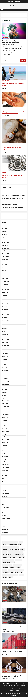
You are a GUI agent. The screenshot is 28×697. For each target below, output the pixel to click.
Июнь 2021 (4, 392)
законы (5, 554)
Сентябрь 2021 (5, 384)
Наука (3, 504)
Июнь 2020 (4, 423)
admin (4, 44)
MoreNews (22, 693)
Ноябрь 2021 (5, 378)
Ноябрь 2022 (5, 348)
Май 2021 (4, 395)
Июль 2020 (4, 420)
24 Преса (14, 6)
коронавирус (10, 559)
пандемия (5, 567)
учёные (5, 577)
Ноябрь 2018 (5, 461)
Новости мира (5, 507)
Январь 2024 (5, 312)
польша (5, 569)
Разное (4, 108)
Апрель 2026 (5, 237)
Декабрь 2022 (5, 345)
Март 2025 (4, 273)
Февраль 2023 (5, 339)
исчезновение (13, 557)
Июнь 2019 (4, 445)
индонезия (5, 557)
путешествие (11, 569)
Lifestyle (4, 490)
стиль (16, 572)
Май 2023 (4, 331)
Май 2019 (4, 448)
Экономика (5, 532)
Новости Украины (6, 510)
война (16, 547)
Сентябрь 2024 (5, 289)
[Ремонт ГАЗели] (14, 594)
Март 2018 (4, 481)
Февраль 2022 (5, 370)
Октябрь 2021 (5, 381)
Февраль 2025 (5, 276)
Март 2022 (4, 367)
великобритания (12, 544)
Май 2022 (4, 364)
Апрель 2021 (5, 398)
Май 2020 (4, 425)
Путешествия (5, 80)
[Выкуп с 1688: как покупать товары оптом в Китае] (14, 641)
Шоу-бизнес (6, 37)
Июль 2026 (4, 228)
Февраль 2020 (5, 431)
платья (18, 567)
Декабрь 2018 (5, 459)
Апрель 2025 (5, 270)
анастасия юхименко (12, 542)
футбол (10, 577)
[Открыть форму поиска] (25, 10)
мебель (15, 564)
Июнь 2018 (4, 475)
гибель (11, 549)
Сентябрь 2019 (5, 439)
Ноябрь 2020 (5, 409)
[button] (2, 10)
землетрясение (19, 554)
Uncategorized (5, 493)
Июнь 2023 (4, 328)
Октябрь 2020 (5, 412)
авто (4, 542)
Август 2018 (5, 470)
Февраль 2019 (5, 456)
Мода (3, 501)
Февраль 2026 (5, 242)
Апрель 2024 (5, 303)
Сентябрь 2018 (5, 467)
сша (21, 572)
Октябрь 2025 (5, 253)
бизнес (4, 544)
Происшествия (6, 518)
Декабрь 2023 (5, 314)
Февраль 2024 (5, 309)
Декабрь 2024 (5, 281)
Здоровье (4, 496)
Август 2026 (5, 226)
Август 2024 (5, 292)
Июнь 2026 (4, 231)
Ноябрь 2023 (5, 317)
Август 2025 (5, 259)
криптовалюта (6, 562)
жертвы (5, 552)
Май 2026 (4, 234)
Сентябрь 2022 (5, 353)
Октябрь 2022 (5, 351)
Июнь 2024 (4, 298)
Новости (4, 685)
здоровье (10, 554)
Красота (4, 499)
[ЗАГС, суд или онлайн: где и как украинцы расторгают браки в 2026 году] (14, 665)
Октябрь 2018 (5, 464)
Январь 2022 (5, 373)
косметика (18, 559)
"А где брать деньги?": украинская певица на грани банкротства (14, 31)
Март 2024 (4, 306)
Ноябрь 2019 (5, 437)
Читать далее (7, 55)
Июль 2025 (4, 262)
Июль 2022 (4, 359)
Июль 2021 (4, 389)
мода (20, 564)
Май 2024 (4, 301)
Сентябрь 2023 (5, 323)
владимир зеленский (8, 547)
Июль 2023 (4, 325)
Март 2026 (4, 239)
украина (21, 575)
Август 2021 (5, 387)
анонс (20, 542)
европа (22, 549)
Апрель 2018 (5, 478)
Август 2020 (5, 417)
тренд (4, 575)
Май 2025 (4, 267)
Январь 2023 (5, 342)
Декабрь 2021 (5, 375)
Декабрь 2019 (5, 434)
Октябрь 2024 (5, 287)
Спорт (3, 526)
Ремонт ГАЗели (6, 191)
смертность (6, 572)
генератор (5, 549)
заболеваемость (12, 552)
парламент (12, 567)
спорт (12, 572)
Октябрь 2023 (5, 320)
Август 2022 (5, 356)
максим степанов (7, 564)
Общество (4, 512)
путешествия (20, 569)
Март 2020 (4, 428)
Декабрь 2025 (5, 248)
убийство (15, 575)
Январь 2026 (5, 245)
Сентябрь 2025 (5, 256)
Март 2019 (4, 453)
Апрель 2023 (5, 334)
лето (13, 562)
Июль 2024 (4, 295)
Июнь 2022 (4, 362)
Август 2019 (5, 442)
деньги (17, 549)
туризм (9, 575)
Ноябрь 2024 (5, 284)
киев (4, 559)
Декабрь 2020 (5, 406)
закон (20, 552)
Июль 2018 (4, 473)
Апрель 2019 (5, 450)
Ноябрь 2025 (5, 251)
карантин (21, 557)
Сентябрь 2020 (5, 414)
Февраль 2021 (5, 400)
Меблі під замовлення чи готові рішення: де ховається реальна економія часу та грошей (13, 627)
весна (19, 544)
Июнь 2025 (4, 264)
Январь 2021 (5, 403)
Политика (4, 515)
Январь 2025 (5, 278)
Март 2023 (4, 337)
